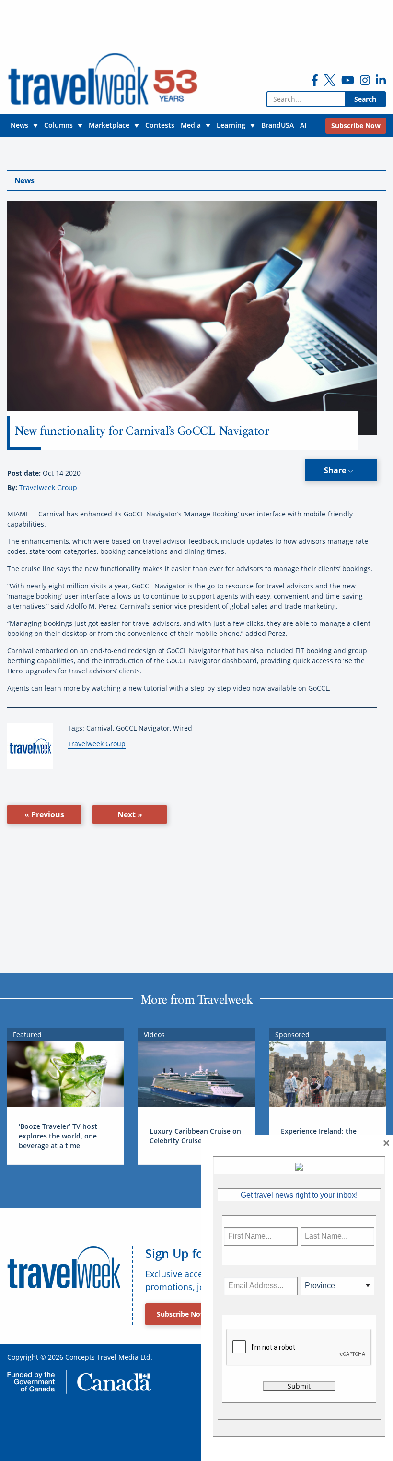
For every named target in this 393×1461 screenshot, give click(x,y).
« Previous (44, 814)
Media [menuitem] (191, 125)
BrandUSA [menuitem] (277, 125)
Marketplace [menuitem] (109, 125)
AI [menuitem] (303, 125)
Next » (129, 814)
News (24, 180)
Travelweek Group (48, 487)
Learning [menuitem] (231, 125)
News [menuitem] (19, 125)
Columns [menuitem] (58, 125)
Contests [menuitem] (159, 125)
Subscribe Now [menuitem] (356, 125)
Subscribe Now (181, 1313)
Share (336, 470)
